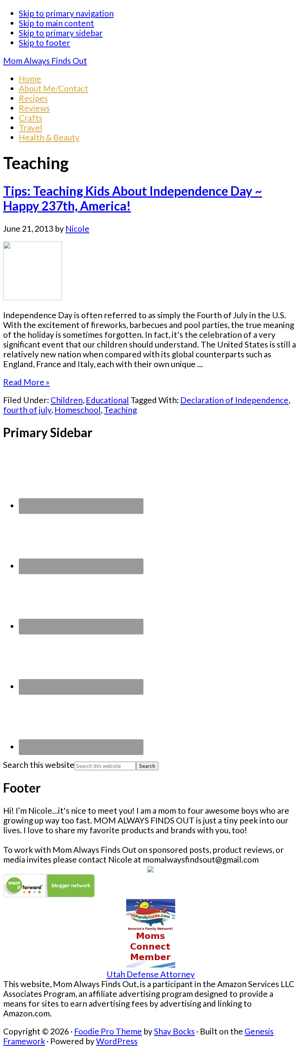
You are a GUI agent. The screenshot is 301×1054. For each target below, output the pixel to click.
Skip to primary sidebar (61, 33)
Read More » (26, 382)
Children (67, 400)
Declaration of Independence (234, 400)
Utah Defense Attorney (151, 974)
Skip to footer (44, 42)
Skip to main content (56, 23)
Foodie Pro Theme (108, 1031)
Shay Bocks (174, 1031)
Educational (107, 400)
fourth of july (27, 409)
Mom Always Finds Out (45, 60)
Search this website (38, 764)
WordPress (117, 1041)
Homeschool (77, 409)
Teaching (120, 409)
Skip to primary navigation (66, 13)
